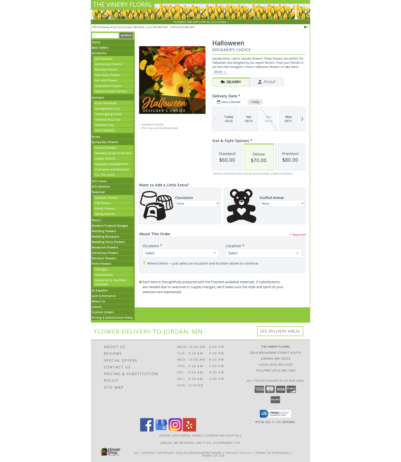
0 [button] (307, 27)
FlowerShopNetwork (203, 453)
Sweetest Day (104, 125)
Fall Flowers (103, 203)
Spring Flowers (105, 214)
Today (255, 102)
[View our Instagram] (175, 430)
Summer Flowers (106, 198)
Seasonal (98, 192)
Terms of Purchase (272, 453)
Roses (96, 137)
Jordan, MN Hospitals (224, 435)
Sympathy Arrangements (111, 164)
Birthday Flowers (106, 69)
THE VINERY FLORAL (122, 4)
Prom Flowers (101, 264)
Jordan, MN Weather (177, 443)
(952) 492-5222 (161, 27)
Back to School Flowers (111, 91)
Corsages (101, 269)
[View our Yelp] (189, 430)
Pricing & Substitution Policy (112, 317)
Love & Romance (103, 296)
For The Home (105, 175)
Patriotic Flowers (104, 258)
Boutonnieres (104, 275)
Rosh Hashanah (105, 103)
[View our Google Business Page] (161, 430)
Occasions (99, 53)
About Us (98, 301)
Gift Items (99, 181)
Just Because (104, 59)
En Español (100, 290)
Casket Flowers (105, 158)
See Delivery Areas (280, 331)
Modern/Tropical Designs (110, 226)
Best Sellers (100, 48)
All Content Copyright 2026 (158, 453)
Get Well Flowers (106, 80)
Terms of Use (213, 455)
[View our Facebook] (147, 430)
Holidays (98, 97)
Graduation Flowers (108, 86)
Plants (96, 220)
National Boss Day (108, 119)
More (218, 72)
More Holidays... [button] (106, 130)
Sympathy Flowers (105, 142)
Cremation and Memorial (112, 169)
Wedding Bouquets (105, 236)
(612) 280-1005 (187, 27)
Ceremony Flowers (105, 253)
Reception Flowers (105, 247)
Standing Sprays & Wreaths (113, 153)
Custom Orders (103, 312)
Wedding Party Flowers (108, 242)
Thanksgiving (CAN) (108, 114)
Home (96, 42)
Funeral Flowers (106, 148)
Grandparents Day (107, 109)
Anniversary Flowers (108, 64)
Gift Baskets (101, 186)
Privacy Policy (238, 453)
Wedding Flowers (104, 231)
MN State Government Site (218, 443)
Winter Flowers (105, 208)
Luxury (97, 307)
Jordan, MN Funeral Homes (181, 435)
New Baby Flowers (108, 75)
